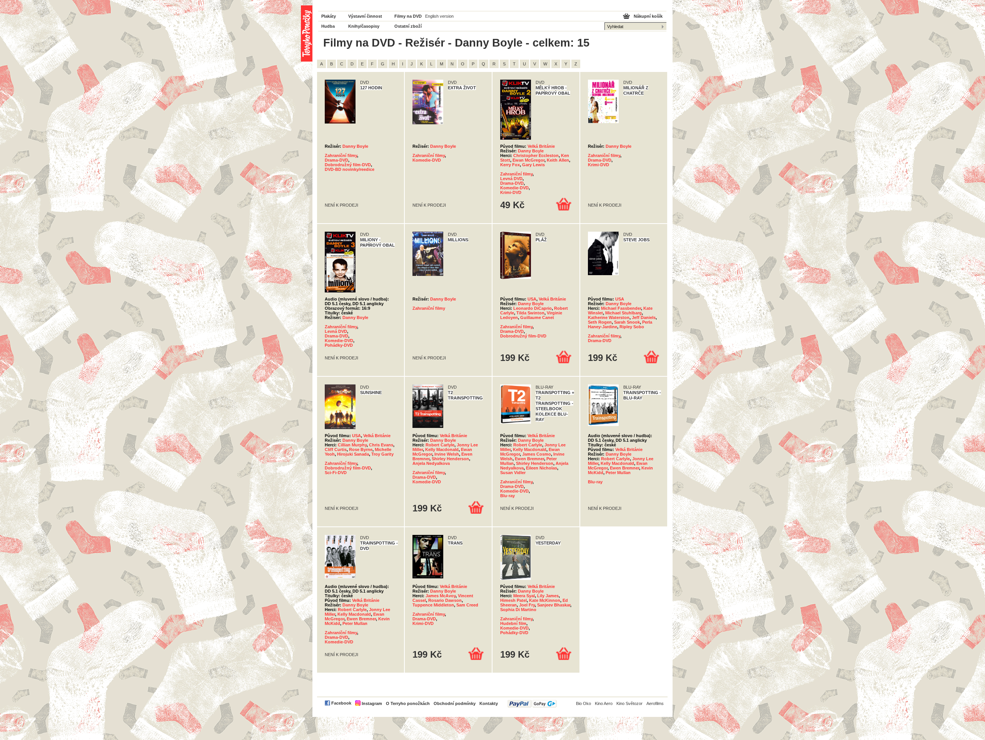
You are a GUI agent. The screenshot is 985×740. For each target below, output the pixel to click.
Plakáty (328, 16)
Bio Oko (583, 703)
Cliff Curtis (336, 449)
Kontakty (488, 703)
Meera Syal (524, 595)
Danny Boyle (355, 146)
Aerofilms (655, 703)
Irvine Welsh (446, 454)
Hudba (328, 26)
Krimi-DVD (510, 192)
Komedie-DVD (426, 160)
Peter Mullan (618, 472)
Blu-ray (507, 495)
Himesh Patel (513, 600)
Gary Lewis (533, 164)
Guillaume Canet (537, 317)
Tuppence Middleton (433, 605)
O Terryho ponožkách (408, 703)
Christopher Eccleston (536, 155)
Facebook (341, 703)
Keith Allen (558, 160)
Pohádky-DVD (339, 345)
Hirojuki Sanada (353, 454)
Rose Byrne (360, 449)
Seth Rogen (600, 322)
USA (532, 299)
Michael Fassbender (621, 308)
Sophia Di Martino (518, 609)
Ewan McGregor (528, 160)
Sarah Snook (627, 322)
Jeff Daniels (644, 317)
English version (439, 16)
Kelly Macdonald (442, 449)
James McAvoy (441, 595)
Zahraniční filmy (341, 155)
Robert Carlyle (440, 445)
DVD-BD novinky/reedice (349, 169)
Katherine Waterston (608, 317)
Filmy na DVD (408, 16)
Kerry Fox (510, 164)
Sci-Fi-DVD (336, 472)
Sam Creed (467, 605)
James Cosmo (536, 454)
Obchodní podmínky (455, 703)
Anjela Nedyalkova (431, 463)
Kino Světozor (629, 703)
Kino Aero (604, 703)
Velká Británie (541, 146)
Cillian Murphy (352, 445)
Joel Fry (527, 605)
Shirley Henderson (450, 458)
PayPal (532, 703)
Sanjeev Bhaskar (553, 605)
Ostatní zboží (408, 26)
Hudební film (513, 623)
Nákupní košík (648, 16)
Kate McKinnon (544, 600)
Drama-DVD (336, 160)
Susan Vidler (513, 472)
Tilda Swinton (530, 313)
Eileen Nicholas (541, 468)
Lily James (548, 595)
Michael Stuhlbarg (623, 313)
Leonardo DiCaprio (532, 308)
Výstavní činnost (365, 16)
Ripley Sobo (631, 326)
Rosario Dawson (445, 600)
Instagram (372, 703)
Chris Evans (381, 445)
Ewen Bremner (529, 458)
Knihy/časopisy (363, 26)
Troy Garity (382, 454)
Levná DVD (511, 178)
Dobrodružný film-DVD (348, 164)
